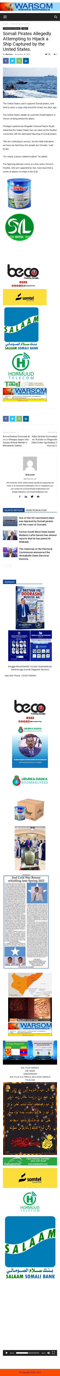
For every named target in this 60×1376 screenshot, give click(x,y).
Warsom (9, 54)
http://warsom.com (30, 479)
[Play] (6, 1352)
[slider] (27, 1353)
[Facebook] (20, 497)
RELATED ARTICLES (14, 510)
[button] (30, 1329)
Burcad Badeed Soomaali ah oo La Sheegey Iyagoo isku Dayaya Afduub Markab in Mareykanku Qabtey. (16, 441)
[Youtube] (39, 497)
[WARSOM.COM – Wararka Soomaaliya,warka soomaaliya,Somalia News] (30, 6)
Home (5, 24)
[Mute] (48, 1352)
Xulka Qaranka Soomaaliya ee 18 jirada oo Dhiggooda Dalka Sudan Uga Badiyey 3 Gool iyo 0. (44, 441)
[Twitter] (33, 497)
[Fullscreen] (53, 1352)
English (24, 28)
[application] (30, 1329)
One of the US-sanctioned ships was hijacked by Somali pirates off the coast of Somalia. (36, 521)
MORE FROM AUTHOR (36, 510)
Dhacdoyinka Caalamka (20, 24)
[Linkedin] (27, 497)
